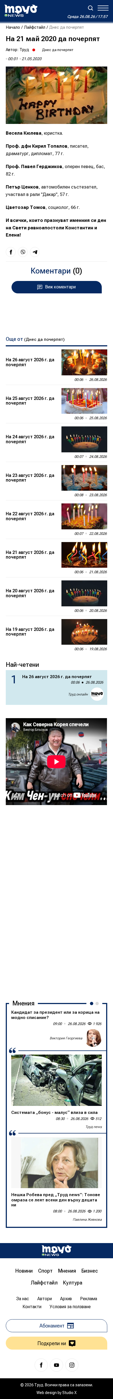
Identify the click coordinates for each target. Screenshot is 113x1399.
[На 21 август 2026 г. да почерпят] (84, 555)
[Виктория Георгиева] (93, 1038)
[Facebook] (41, 1365)
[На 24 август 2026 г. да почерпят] (84, 439)
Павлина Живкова (87, 1219)
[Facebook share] (11, 252)
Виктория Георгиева (66, 1038)
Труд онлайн (78, 694)
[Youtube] (56, 1365)
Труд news (93, 1127)
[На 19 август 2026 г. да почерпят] (84, 632)
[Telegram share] (35, 252)
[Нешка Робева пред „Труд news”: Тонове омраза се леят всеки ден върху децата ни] (56, 1162)
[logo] (20, 11)
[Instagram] (71, 1365)
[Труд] (56, 1250)
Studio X (69, 1392)
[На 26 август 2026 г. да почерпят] (84, 362)
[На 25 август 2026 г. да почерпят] (84, 401)
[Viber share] (23, 252)
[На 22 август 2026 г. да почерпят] (84, 516)
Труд (24, 49)
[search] (90, 8)
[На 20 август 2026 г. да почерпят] (84, 593)
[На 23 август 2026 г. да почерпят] (84, 478)
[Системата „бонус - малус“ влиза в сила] (56, 1080)
